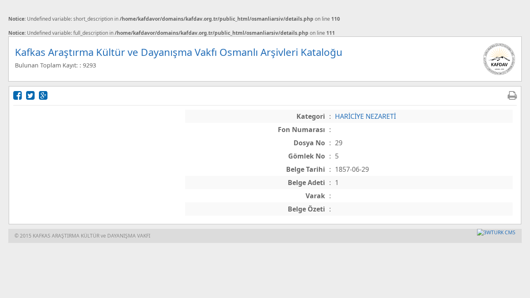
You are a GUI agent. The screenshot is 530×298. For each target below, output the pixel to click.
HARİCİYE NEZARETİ (365, 116)
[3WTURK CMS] (496, 232)
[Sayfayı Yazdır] (512, 95)
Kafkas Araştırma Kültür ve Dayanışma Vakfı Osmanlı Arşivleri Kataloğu (178, 52)
